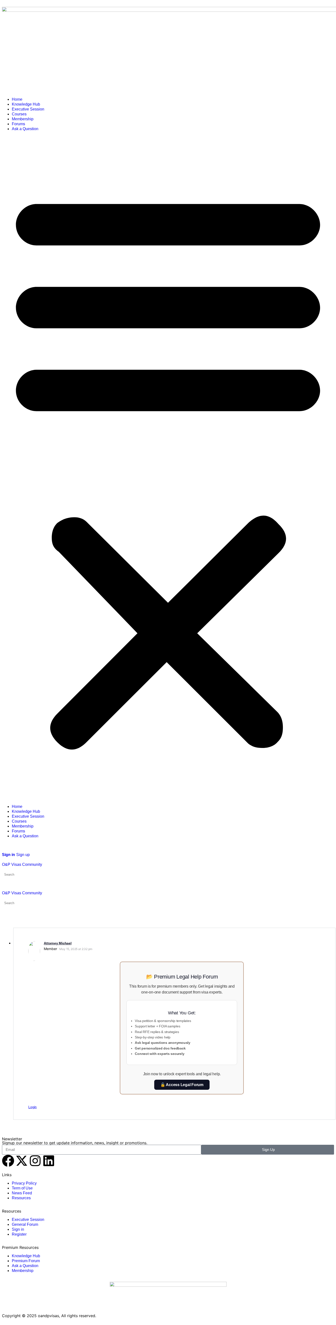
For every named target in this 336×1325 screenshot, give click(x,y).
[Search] (4, 850)
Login (32, 1107)
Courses (19, 114)
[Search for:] (25, 874)
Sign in (8, 855)
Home (17, 99)
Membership (22, 119)
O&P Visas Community (22, 864)
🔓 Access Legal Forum (181, 1085)
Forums (18, 124)
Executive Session (28, 109)
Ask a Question (25, 129)
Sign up (23, 855)
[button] (168, 467)
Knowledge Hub (26, 104)
